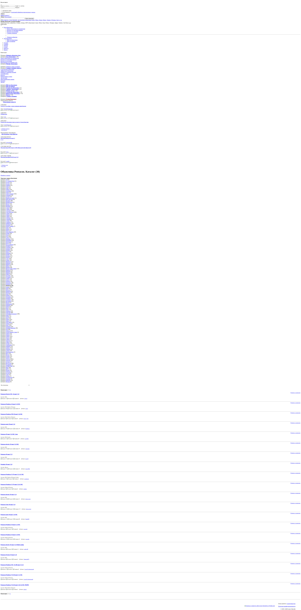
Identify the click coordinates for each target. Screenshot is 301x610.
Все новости (4, 130)
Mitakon (8, 273)
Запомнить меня (6, 10)
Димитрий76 (26, 559)
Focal (7, 234)
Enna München (10, 232)
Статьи (6, 47)
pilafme (25, 489)
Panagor (8, 281)
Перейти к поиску (5, 175)
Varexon (8, 340)
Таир (7, 374)
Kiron (7, 251)
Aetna (7, 186)
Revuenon (8, 301)
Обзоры (6, 45)
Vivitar (7, 343)
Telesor (8, 335)
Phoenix (8, 292)
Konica (8, 257)
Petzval (8, 290)
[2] (2, 139)
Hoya (7, 243)
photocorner (28, 499)
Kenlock (8, 250)
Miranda (8, 271)
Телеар (8, 376)
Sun (7, 329)
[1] (1, 139)
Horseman (8, 241)
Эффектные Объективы (7, 71)
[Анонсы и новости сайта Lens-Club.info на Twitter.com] (260, 605)
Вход (2, 17)
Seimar (7, 316)
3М (7, 179)
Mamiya (8, 264)
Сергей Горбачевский (29, 569)
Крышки (3, 80)
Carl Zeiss (8, 210)
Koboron (8, 253)
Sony (7, 325)
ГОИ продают (4, 114)
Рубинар (8, 371)
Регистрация (8, 17)
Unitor (7, 339)
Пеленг (8, 370)
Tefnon (7, 333)
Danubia (8, 225)
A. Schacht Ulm (10, 181)
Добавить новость (5, 128)
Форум (5, 50)
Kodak (7, 254)
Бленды (3, 75)
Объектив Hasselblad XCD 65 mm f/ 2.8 (9, 157)
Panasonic (8, 282)
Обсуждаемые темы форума (9, 134)
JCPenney (8, 247)
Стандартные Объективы (7, 69)
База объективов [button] (8, 27)
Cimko (7, 216)
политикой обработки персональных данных (23, 12)
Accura (7, 184)
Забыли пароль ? (5, 15)
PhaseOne (8, 291)
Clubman (8, 217)
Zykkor (8, 350)
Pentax (7, 287)
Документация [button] (8, 38)
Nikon (7, 274)
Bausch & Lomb (10, 198)
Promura (8, 298)
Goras (7, 151)
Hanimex (8, 239)
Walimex (8, 346)
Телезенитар (9, 377)
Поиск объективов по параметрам (16, 29)
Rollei (7, 306)
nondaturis (26, 478)
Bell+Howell (9, 199)
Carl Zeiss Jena (9, 212)
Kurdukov (27, 428)
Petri (7, 288)
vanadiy (7, 161)
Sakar (7, 309)
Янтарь (8, 381)
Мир (7, 367)
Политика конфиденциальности (286, 606)
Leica (7, 258)
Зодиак (8, 362)
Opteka (8, 278)
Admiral (8, 185)
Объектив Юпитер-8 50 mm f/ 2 (8, 138)
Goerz (7, 237)
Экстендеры (4, 78)
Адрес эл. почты (19, 6)
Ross (7, 308)
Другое (2, 82)
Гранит (8, 357)
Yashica (8, 347)
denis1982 (27, 468)
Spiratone (8, 326)
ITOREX (8, 246)
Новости (6, 48)
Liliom (25, 398)
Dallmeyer (8, 223)
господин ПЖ (9, 142)
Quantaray (8, 299)
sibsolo (25, 589)
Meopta (8, 267)
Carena (7, 209)
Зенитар (8, 360)
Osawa (7, 280)
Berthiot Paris (9, 202)
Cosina (7, 220)
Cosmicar (8, 222)
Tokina (7, 336)
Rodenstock (9, 304)
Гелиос (8, 356)
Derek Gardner (9, 226)
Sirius (7, 321)
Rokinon (8, 305)
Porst (7, 294)
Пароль (17, 7)
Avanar (7, 196)
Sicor (7, 318)
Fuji (7, 236)
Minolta (8, 270)
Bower (7, 203)
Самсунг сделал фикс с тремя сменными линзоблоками (13, 106)
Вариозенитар (9, 352)
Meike (7, 266)
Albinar (8, 189)
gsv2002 (27, 438)
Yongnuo (8, 349)
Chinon (8, 215)
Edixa (7, 227)
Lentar (7, 260)
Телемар (8, 379)
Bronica (8, 205)
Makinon (8, 263)
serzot (26, 408)
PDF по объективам (12, 40)
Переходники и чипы (6, 76)
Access (7, 182)
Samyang (8, 312)
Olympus (8, 277)
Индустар (8, 363)
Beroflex (8, 201)
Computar (8, 219)
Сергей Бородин (7, 124)
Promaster (8, 297)
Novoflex (8, 275)
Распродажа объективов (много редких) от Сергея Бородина (15, 122)
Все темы (3, 166)
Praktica (8, 295)
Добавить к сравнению (295, 392)
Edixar (7, 229)
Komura (8, 256)
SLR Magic (9, 322)
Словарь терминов (12, 33)
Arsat (7, 192)
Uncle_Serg (26, 418)
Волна (7, 354)
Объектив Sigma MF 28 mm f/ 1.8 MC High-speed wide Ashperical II (16, 147)
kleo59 (26, 458)
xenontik (25, 529)
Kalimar (8, 249)
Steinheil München (10, 328)
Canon (7, 208)
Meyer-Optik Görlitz (11, 268)
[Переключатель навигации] (1, 25)
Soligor (8, 323)
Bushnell (8, 206)
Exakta (7, 233)
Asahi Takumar (9, 193)
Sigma (7, 319)
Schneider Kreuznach (11, 314)
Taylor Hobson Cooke (11, 332)
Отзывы (6, 42)
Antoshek (27, 448)
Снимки (6, 44)
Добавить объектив (12, 37)
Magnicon (8, 261)
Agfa (7, 188)
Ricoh (7, 302)
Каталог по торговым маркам (15, 30)
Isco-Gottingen (9, 244)
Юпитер (8, 380)
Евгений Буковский (8, 108)
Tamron (8, 330)
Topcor (7, 338)
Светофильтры (4, 73)
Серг (5, 116)
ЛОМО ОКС (9, 366)
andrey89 (26, 549)
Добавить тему (4, 165)
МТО (7, 369)
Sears (7, 315)
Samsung (8, 311)
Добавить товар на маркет (13, 66)
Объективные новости (9, 102)
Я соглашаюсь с (18, 12)
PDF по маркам (11, 41)
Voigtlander (9, 345)
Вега (7, 353)
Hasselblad (8, 240)
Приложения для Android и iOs (9, 62)
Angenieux (8, 191)
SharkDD (27, 519)
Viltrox (7, 342)
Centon (8, 213)
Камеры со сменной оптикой (8, 72)
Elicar (7, 230)
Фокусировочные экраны (7, 79)
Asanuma (8, 195)
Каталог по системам (12, 31)
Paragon (8, 284)
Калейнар (8, 364)
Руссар (8, 373)
